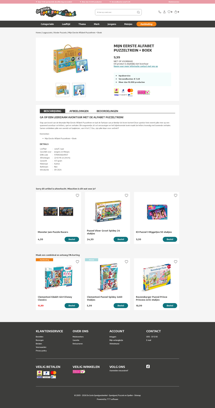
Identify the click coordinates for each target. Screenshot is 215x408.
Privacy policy (41, 351)
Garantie (76, 340)
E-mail (148, 340)
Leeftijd (66, 24)
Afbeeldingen (78, 110)
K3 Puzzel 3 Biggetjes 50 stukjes (154, 231)
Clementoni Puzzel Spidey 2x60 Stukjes (104, 298)
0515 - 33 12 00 (152, 337)
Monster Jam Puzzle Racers (53, 231)
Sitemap (137, 395)
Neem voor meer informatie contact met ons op (136, 66)
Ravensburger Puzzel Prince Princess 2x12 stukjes (151, 298)
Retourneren (78, 344)
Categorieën (47, 24)
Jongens (112, 24)
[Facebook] (148, 367)
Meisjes (128, 24)
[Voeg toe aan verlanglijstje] (77, 195)
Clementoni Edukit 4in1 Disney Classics (55, 298)
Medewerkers (78, 337)
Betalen (39, 344)
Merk (96, 24)
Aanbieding (146, 24)
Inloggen (112, 337)
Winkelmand (114, 344)
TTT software (112, 399)
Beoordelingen (107, 110)
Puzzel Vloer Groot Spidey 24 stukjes (103, 232)
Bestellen (39, 337)
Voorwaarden (41, 347)
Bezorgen (40, 340)
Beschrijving (52, 110)
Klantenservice (174, 2)
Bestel (72, 239)
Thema (82, 24)
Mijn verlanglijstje (116, 340)
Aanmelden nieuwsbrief (118, 371)
